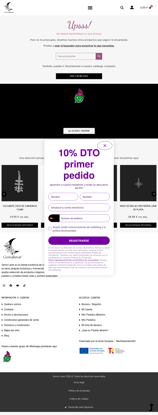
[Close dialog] (104, 145)
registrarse (79, 241)
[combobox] (54, 218)
